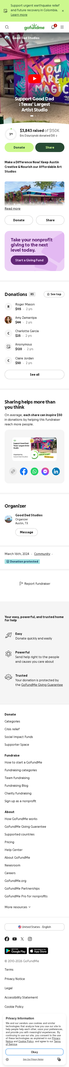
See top (56, 294)
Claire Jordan (24, 358)
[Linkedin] (56, 471)
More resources (16, 907)
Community (42, 554)
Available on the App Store (38, 950)
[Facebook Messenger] (45, 471)
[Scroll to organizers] (7, 38)
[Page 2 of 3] (35, 115)
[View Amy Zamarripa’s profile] (8, 320)
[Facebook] (24, 471)
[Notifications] (53, 27)
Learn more (19, 14)
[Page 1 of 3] (31, 115)
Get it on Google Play (16, 950)
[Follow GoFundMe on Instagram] (30, 939)
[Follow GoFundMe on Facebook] (7, 939)
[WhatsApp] (34, 471)
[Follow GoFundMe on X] (22, 939)
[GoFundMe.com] (34, 27)
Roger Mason (25, 304)
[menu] (62, 27)
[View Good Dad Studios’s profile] (8, 519)
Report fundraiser (37, 583)
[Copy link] (13, 471)
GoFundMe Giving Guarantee (42, 685)
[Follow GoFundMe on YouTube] (14, 939)
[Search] (7, 27)
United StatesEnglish (36, 926)
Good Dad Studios (29, 515)
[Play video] (34, 78)
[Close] (63, 11)
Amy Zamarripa (26, 317)
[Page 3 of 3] (38, 115)
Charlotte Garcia (27, 331)
